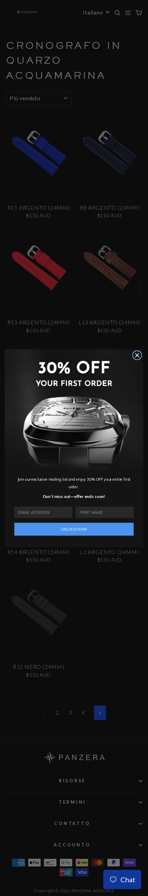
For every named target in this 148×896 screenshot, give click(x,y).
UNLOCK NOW (74, 529)
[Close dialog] (137, 355)
